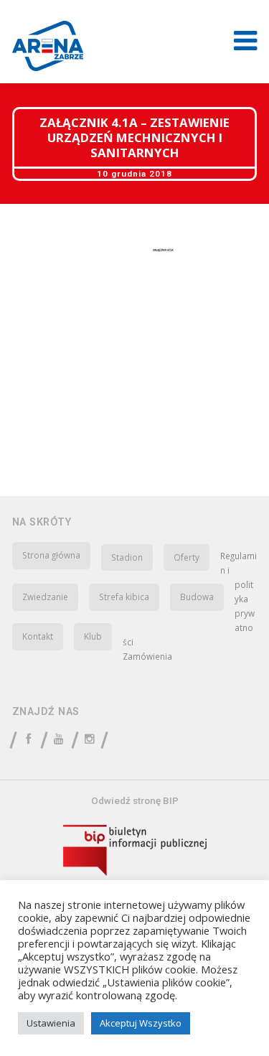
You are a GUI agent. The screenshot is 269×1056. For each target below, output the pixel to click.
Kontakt (37, 636)
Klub (93, 636)
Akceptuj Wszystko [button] (140, 1023)
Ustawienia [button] (51, 1023)
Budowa (197, 596)
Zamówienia (147, 656)
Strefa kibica (124, 596)
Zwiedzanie (45, 596)
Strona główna (51, 555)
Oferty (186, 557)
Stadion (127, 557)
